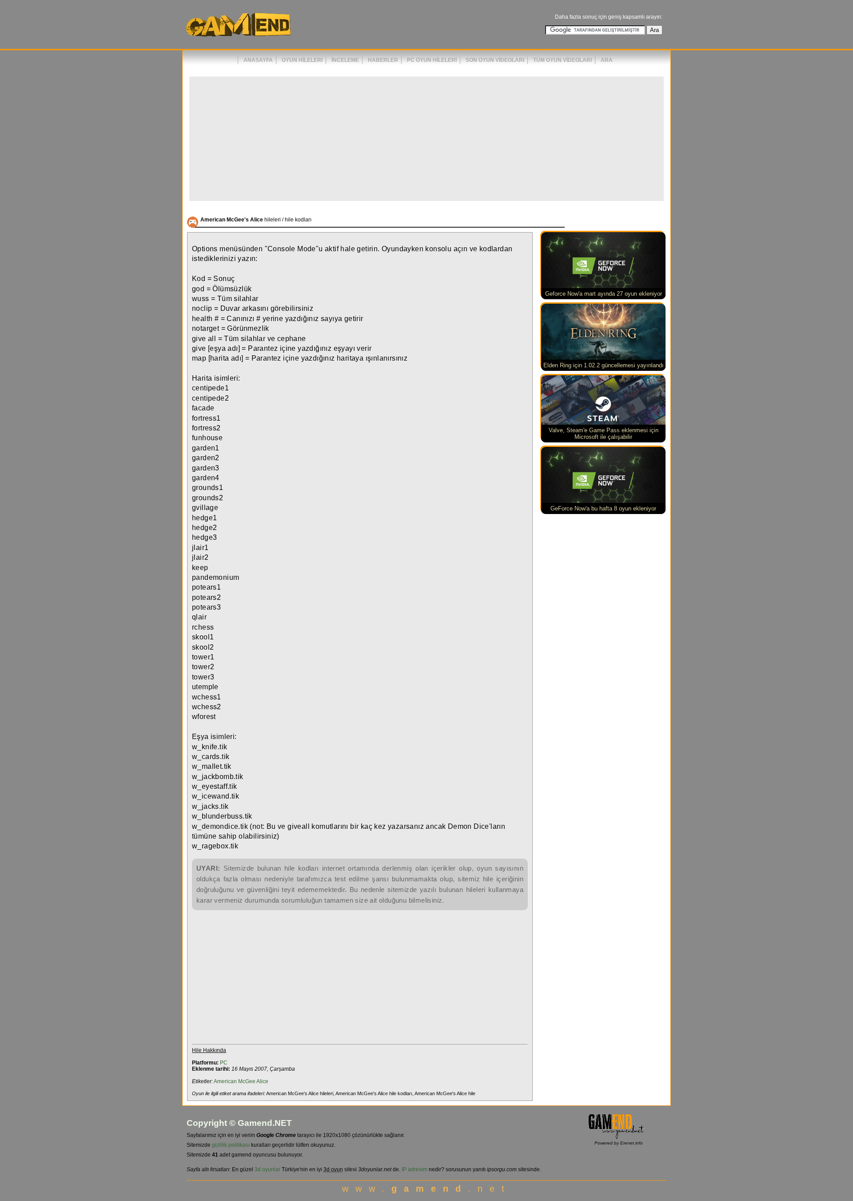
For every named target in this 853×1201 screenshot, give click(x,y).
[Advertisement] (426, 138)
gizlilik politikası (231, 1145)
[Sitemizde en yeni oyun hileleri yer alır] (237, 40)
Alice (262, 1081)
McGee (246, 1081)
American (225, 1081)
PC (223, 1063)
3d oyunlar (267, 1169)
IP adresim (414, 1169)
